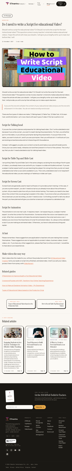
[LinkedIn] (7, 454)
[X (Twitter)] (7, 450)
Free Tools (39, 4)
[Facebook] (19, 450)
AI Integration (40, 434)
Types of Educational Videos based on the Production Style (23, 290)
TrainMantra (28, 423)
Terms (7, 467)
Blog (48, 4)
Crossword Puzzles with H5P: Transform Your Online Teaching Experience (27, 281)
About (49, 421)
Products (21, 4)
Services (31, 4)
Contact (49, 429)
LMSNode (27, 421)
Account (52, 3)
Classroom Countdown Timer (62, 436)
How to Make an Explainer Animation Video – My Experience (23, 285)
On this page (7, 15)
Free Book (50, 426)
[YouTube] (15, 450)
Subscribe (39, 407)
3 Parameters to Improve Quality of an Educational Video (22, 276)
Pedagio (27, 426)
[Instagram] (11, 450)
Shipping (27, 467)
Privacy (12, 467)
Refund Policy (20, 467)
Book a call (60, 3)
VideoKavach (28, 263)
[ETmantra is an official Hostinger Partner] (11, 441)
